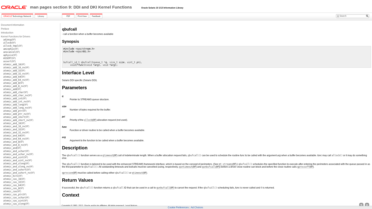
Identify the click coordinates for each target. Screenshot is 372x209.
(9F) (9, 39)
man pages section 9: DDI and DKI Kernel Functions (81, 7)
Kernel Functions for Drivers (15, 36)
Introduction (7, 32)
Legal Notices (131, 205)
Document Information (12, 25)
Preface (5, 28)
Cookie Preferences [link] (178, 207)
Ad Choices (197, 207)
